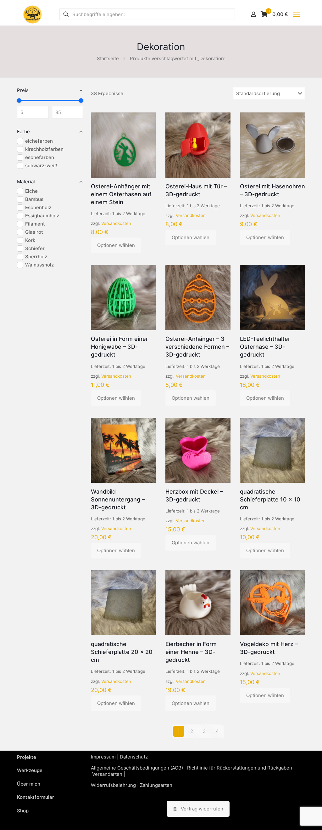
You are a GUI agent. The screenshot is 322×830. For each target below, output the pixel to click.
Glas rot (34, 232)
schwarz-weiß (41, 166)
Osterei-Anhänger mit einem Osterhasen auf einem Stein (121, 194)
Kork (30, 240)
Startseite (108, 58)
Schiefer (35, 248)
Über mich (28, 784)
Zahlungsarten (156, 785)
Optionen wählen (116, 245)
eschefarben (39, 157)
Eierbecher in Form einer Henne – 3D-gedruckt (191, 652)
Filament (35, 224)
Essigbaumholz (42, 216)
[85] (81, 100)
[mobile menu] (296, 14)
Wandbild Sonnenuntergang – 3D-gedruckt (118, 499)
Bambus (34, 199)
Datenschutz (134, 757)
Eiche (31, 191)
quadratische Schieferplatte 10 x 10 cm (270, 499)
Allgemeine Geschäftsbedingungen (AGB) (137, 768)
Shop (23, 811)
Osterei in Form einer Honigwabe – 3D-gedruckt (119, 346)
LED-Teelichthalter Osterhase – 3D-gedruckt (265, 346)
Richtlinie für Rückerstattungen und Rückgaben (239, 768)
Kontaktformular (35, 797)
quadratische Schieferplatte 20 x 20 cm (122, 652)
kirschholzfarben (44, 149)
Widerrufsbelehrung (113, 785)
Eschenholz (38, 207)
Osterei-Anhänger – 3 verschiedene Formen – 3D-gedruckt (197, 346)
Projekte (26, 757)
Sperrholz (36, 257)
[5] (19, 100)
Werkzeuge (29, 770)
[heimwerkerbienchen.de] (32, 14)
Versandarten (107, 774)
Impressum (103, 757)
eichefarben (39, 141)
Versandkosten (116, 223)
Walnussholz (39, 265)
